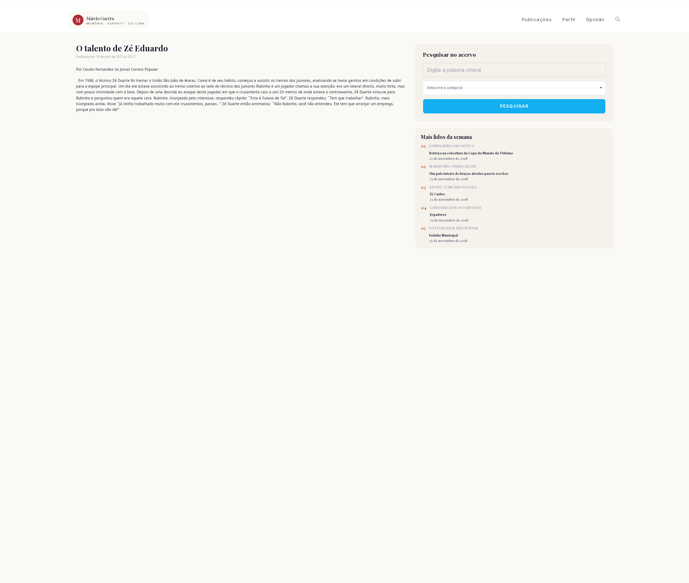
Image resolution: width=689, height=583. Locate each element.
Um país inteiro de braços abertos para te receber (469, 172)
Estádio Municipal (453, 234)
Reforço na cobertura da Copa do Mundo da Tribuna (471, 152)
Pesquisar (514, 106)
